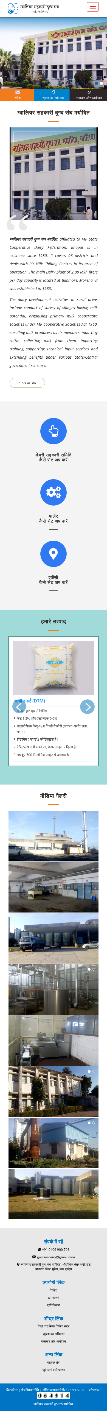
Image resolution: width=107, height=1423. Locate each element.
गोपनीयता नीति (30, 1390)
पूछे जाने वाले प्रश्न (54, 1370)
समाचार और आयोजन (53, 1341)
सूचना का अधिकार (53, 1334)
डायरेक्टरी (54, 1297)
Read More (27, 383)
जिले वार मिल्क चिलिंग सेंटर (53, 1326)
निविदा (53, 1290)
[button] (96, 83)
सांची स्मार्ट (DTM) (29, 701)
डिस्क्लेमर (12, 1390)
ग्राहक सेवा (53, 1362)
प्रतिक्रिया (53, 1305)
